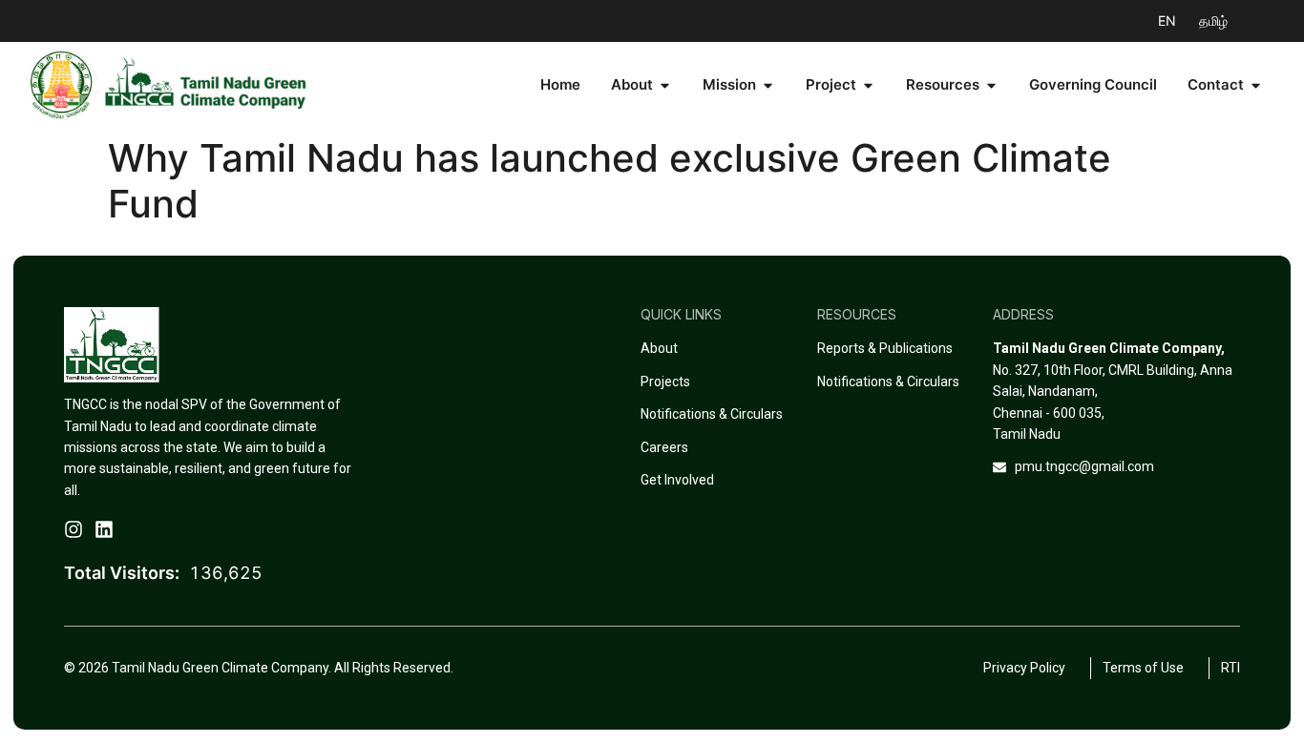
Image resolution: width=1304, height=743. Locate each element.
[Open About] (665, 85)
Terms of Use (1150, 667)
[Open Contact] (1256, 85)
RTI (1230, 667)
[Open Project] (868, 85)
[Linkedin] (104, 529)
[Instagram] (73, 529)
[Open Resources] (991, 85)
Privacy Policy (1031, 667)
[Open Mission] (768, 85)
